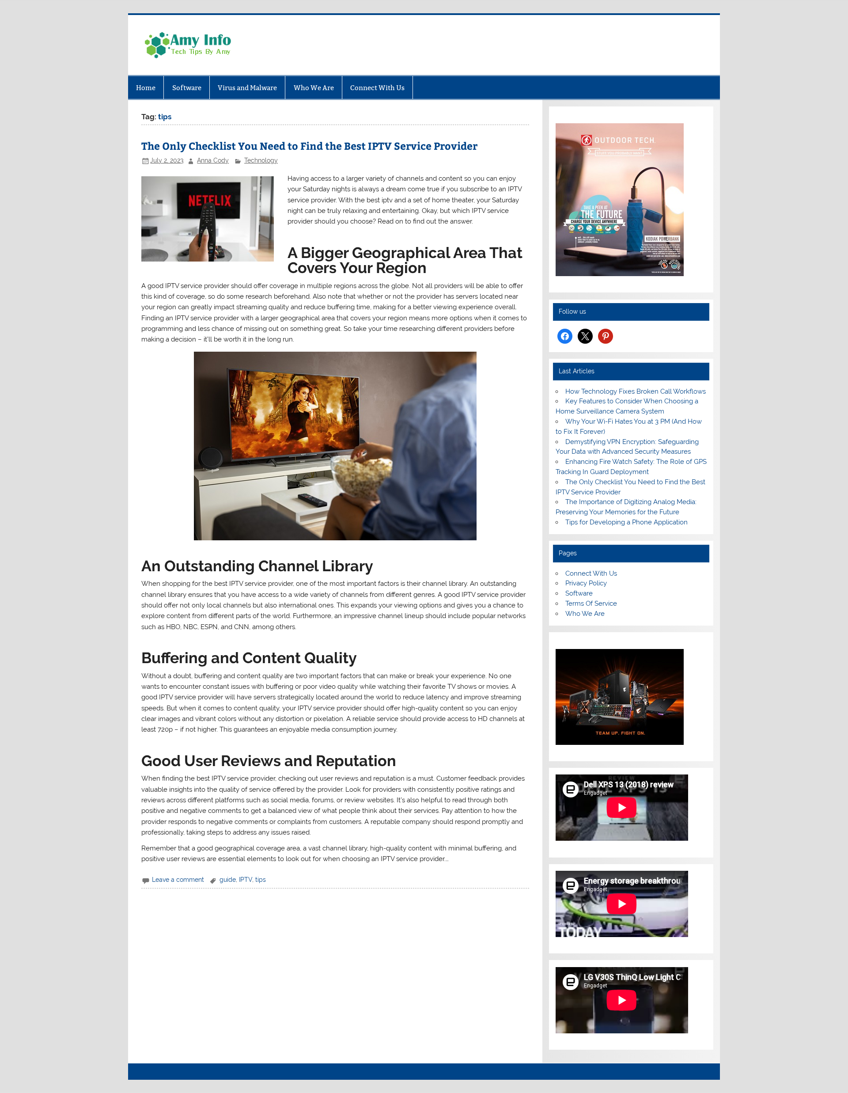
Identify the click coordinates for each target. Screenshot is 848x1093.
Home (145, 87)
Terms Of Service (591, 603)
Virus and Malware (247, 87)
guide (228, 879)
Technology (261, 160)
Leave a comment (178, 879)
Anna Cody (213, 160)
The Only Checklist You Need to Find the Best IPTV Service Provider (309, 145)
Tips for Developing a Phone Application (626, 522)
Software (186, 87)
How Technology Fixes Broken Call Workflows (635, 391)
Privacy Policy (586, 583)
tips (260, 879)
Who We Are (314, 87)
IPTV (245, 879)
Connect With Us (377, 87)
